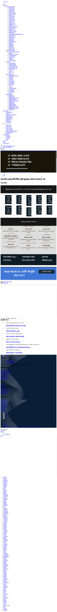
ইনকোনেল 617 (11, 17)
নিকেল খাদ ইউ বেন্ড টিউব (7, 281)
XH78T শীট (5, 427)
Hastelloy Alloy (4, 401)
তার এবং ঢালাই (46, 229)
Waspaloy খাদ (12, 56)
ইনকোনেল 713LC (12, 20)
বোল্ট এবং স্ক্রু (11, 244)
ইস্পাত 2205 (11, 89)
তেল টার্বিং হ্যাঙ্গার (4, 394)
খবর (4, 142)
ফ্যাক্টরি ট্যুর (8, 136)
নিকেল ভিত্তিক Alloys (10, 6)
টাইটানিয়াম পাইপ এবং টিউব (13, 100)
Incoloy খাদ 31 (12, 49)
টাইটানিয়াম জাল (11, 109)
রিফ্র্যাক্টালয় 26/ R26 (4, 378)
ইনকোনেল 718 (11, 7)
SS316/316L (11, 92)
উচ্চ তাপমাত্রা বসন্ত (9, 132)
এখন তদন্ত (3, 411)
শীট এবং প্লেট (8, 127)
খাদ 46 (10, 70)
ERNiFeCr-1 (9, 122)
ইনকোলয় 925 (11, 39)
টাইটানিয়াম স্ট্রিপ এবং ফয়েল (14, 107)
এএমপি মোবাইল (6, 425)
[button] (8, 199)
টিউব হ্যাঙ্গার (8, 133)
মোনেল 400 (11, 21)
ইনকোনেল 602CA (12, 12)
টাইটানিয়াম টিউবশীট (12, 104)
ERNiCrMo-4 (9, 118)
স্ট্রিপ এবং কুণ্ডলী (28, 237)
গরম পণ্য (5, 423)
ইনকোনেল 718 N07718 (5, 373)
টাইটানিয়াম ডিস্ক (12, 97)
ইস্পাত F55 (11, 79)
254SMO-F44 (12, 82)
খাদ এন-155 (11, 58)
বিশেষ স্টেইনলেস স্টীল (10, 74)
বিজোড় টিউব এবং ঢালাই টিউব (10, 236)
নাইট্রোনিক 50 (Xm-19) (13, 75)
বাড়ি (4, 4)
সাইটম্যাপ (5, 424)
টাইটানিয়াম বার (11, 95)
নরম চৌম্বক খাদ (12, 69)
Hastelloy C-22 (12, 30)
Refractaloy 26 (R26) (13, 54)
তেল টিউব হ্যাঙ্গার (46, 245)
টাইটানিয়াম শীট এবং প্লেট (13, 108)
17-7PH (10, 87)
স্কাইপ (2, 432)
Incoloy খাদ (5, 283)
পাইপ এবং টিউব (9, 126)
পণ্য (4, 175)
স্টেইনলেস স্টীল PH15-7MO (13, 331)
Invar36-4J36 (3, 375)
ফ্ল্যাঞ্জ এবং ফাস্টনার (46, 237)
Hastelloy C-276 (12, 24)
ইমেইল (2, 435)
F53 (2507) (11, 80)
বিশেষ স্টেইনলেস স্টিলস (28, 260)
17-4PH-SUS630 (12, 88)
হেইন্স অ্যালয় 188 (12, 55)
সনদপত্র (7, 138)
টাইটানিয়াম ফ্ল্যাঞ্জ (12, 102)
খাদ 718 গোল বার (12, 427)
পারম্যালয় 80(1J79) (12, 65)
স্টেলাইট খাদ (11, 59)
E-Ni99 (7, 113)
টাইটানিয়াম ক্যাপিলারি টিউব (13, 98)
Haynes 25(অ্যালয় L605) (14, 51)
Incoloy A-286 (12, 36)
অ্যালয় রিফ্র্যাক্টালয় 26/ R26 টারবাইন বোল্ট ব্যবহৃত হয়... (18, 347)
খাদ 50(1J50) (11, 72)
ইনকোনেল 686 (11, 16)
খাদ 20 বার (36, 427)
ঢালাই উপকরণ (5, 110)
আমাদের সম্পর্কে (6, 134)
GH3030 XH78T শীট (5, 374)
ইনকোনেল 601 (11, 11)
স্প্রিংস (28, 245)
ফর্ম (4, 123)
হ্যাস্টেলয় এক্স (11, 25)
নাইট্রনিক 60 (11, 77)
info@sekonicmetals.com (9, 146)
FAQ (7, 139)
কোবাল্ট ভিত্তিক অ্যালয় (10, 50)
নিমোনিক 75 (11, 43)
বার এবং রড (8, 124)
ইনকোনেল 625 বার (30, 427)
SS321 (10, 93)
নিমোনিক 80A (11, 40)
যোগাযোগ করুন (6, 143)
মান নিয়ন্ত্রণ (8, 137)
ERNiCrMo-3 (9, 115)
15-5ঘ (10, 85)
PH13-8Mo (11, 83)
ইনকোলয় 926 (11, 35)
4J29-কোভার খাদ (4, 376)
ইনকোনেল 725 (11, 15)
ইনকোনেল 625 (11, 9)
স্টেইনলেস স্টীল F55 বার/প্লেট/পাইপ (14, 352)
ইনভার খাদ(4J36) (12, 63)
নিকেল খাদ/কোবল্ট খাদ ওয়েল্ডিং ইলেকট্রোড (15, 336)
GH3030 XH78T (13, 41)
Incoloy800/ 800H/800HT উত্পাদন (16, 34)
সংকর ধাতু (5, 5)
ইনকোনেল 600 (11, 10)
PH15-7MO (11, 84)
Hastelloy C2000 (12, 31)
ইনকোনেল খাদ (3, 399)
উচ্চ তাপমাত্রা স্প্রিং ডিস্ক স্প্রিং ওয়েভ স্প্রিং (16, 325)
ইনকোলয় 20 (11, 46)
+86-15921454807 (10, 362)
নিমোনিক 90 (11, 44)
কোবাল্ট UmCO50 (12, 60)
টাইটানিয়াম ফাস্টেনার (12, 99)
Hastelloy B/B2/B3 (13, 26)
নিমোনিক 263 (11, 45)
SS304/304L (11, 90)
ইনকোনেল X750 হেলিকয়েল (21, 427)
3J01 (10, 73)
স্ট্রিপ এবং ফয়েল (9, 128)
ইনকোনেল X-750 (12, 14)
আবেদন (4, 141)
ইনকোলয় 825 (11, 33)
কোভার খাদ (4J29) (12, 64)
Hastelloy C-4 (12, 29)
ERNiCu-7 (8, 121)
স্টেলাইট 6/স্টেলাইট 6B (5, 370)
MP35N (10, 53)
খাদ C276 (40, 427)
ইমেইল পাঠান (3, 430)
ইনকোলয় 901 (11, 38)
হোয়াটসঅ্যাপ (7, 434)
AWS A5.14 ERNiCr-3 (11, 114)
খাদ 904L (11, 78)
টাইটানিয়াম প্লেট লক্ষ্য (13, 105)
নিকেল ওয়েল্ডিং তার (9, 117)
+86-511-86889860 (7, 147)
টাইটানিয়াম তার (11, 103)
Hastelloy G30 (12, 28)
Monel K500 (12, 23)
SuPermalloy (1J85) (13, 66)
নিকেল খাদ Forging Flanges (11, 131)
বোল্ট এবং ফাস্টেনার (9, 129)
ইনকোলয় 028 (11, 48)
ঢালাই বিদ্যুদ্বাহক (9, 112)
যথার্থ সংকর (8, 61)
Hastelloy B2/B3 (4, 379)
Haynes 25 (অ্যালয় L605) (6, 371)
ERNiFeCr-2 (9, 119)
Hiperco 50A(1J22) (13, 68)
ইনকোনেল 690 (11, 19)
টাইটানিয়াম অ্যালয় (9, 94)
